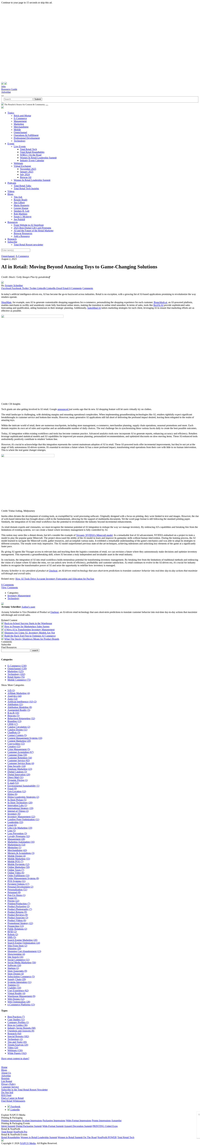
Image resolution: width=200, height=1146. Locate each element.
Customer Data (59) (17, 755)
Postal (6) (12, 898)
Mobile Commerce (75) (19, 679)
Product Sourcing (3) (18, 917)
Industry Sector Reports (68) (21, 1028)
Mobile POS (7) (15, 861)
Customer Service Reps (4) (21, 763)
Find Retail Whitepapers (13, 1101)
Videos (11, 191)
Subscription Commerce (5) (21, 976)
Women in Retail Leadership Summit (39, 1137)
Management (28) (16, 839)
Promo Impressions (101, 1120)
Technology (19, 140)
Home (4, 1067)
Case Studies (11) (16, 1019)
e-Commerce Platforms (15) (21, 1004)
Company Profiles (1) (18, 1022)
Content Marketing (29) (19, 741)
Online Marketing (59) (19, 867)
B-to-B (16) (13, 712)
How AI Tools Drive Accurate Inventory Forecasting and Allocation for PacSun (54, 578)
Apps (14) (13, 698)
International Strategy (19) (20, 808)
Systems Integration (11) (19, 982)
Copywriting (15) (16, 743)
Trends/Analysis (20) (18, 1044)
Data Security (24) (17, 766)
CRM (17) (13, 724)
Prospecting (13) (16, 926)
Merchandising (21, 126)
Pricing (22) (13, 900)
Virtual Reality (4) (16, 993)
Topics (11, 112)
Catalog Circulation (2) (19, 727)
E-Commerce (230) (17, 665)
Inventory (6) (14, 813)
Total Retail (7, 1131)
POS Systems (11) (16, 881)
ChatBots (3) (14, 732)
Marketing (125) (16, 671)
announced (63, 409)
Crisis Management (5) (19, 749)
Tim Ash (18, 197)
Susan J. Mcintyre (22, 216)
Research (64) (14, 1033)
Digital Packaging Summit (29, 1126)
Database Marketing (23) (20, 769)
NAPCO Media (28, 1143)
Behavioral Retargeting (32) (21, 718)
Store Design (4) (16, 973)
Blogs (10, 194)
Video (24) (13, 1047)
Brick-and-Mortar (22, 115)
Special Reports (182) (18, 1036)
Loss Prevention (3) (17, 833)
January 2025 (26, 171)
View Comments (9, 587)
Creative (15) (14, 746)
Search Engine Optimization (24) (24, 943)
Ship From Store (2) (17, 945)
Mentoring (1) (14, 847)
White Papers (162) (17, 1053)
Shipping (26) (14, 948)
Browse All (25, 177)
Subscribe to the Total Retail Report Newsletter (24, 1089)
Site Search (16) (15, 957)
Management (20, 121)
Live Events (20, 146)
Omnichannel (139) (17, 668)
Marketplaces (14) (16, 844)
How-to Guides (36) (18, 1025)
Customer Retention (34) (20, 757)
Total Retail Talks (22, 185)
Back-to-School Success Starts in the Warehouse (28, 623)
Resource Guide (9, 89)
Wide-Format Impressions (78, 1120)
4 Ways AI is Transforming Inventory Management (29, 629)
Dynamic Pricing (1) (18, 780)
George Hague (21, 208)
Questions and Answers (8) (21, 1030)
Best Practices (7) (16, 1016)
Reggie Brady (21, 199)
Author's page (28, 606)
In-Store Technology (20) (20, 802)
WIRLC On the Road (30, 155)
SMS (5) (12, 937)
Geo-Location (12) (17, 791)
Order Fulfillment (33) (18, 875)
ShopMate (6, 302)
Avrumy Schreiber (14, 285)
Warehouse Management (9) (21, 996)
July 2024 (25, 174)
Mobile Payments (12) (18, 864)
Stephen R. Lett (21, 211)
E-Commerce (20, 118)
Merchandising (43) (17, 850)
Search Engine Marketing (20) (22, 940)
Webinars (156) (15, 1050)
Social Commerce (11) (19, 959)
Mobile (17, 129)
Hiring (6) (12, 794)
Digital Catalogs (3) (17, 771)
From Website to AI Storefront (29, 225)
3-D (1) (11, 690)
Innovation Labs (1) (17, 805)
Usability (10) (14, 987)
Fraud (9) (12, 788)
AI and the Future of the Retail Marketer (33, 230)
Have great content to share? (15, 1058)
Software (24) (14, 965)
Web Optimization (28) (19, 1001)
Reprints (5, 1078)
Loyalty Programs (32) (19, 836)
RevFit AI (158, 305)
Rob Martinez (20, 213)
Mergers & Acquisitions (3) (21, 853)
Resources (13, 222)
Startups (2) (13, 968)
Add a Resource (22, 236)
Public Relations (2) (17, 928)
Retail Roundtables (10, 1137)
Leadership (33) (15, 822)
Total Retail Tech (28, 149)
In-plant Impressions (32, 1120)
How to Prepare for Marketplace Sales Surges (26, 626)
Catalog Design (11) (17, 729)
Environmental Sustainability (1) (23, 785)
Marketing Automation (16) (21, 842)
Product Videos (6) (17, 920)
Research (12, 239)
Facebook (15, 1106)
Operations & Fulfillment (26, 135)
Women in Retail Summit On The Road (77, 1137)
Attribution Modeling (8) (20, 707)
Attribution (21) (15, 704)
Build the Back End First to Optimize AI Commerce (30, 635)
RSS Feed (6, 1095)
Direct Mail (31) (15, 777)
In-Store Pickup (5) (17, 799)
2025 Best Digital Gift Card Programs (32, 227)
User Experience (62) (18, 990)
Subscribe (12, 241)
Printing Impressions (11, 1120)
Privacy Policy (8, 1084)
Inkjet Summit (8, 1126)
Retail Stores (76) (16, 677)
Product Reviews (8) (18, 914)
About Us (6, 1073)
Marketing (19, 124)
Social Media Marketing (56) (22, 962)
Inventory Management (19, 595)
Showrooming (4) (16, 954)
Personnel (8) (14, 892)
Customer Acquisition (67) (21, 752)
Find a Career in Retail (12, 1098)
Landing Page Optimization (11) (23, 819)
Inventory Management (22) (21, 816)
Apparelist (116, 1120)
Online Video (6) (16, 872)
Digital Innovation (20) (19, 774)
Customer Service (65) (19, 760)
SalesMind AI (94, 308)
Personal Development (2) (20, 886)
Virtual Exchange (22, 166)
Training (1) (13, 985)
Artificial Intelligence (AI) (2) (22, 701)
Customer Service (10, 1087)
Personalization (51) (17, 889)
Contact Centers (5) (17, 735)
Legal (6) (12, 825)
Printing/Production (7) (19, 903)
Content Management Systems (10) (25, 738)
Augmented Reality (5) (19, 710)
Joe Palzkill (19, 219)
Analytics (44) (15, 696)
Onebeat (53, 570)
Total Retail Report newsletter (28, 244)
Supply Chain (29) (17, 979)
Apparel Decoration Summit (78, 1126)
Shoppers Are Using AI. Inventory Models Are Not (29, 632)
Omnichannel (20, 132)
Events (11, 143)
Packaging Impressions (54, 1120)
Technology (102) (16, 674)
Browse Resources (23, 233)
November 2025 (28, 169)
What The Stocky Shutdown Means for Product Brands (31, 639)
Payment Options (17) (18, 884)
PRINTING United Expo (105, 1126)
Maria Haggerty (21, 205)
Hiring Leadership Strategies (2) (23, 797)
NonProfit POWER (107, 1137)
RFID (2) (12, 931)
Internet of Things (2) (18, 811)
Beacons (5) (13, 715)
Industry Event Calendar (32, 160)
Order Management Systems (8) (23, 878)
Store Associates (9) (17, 971)
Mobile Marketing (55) (19, 858)
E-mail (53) (13, 783)
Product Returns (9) (17, 912)
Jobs (3, 86)
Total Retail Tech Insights (26, 188)
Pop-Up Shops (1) (16, 895)
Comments (87, 288)
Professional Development (27, 138)
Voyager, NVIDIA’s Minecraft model (94, 535)
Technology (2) (15, 1039)
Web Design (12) (16, 999)
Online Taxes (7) (16, 870)
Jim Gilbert (19, 202)
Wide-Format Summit (53, 1126)
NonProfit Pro (20, 1131)
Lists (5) (12, 830)
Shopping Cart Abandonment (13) (24, 951)
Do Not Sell (7, 1092)
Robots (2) (13, 934)
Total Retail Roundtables (32, 152)
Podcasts (12, 183)
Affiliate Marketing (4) (19, 693)
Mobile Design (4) (17, 856)
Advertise (6, 92)
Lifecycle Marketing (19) (20, 827)
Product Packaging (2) (19, 906)
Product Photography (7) (20, 909)
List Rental (6, 1081)
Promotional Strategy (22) (20, 923)
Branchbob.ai (160, 302)
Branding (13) (14, 721)
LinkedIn (15, 1109)
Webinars (18, 163)
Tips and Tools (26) (17, 1042)
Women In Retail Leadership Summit (38, 157)
